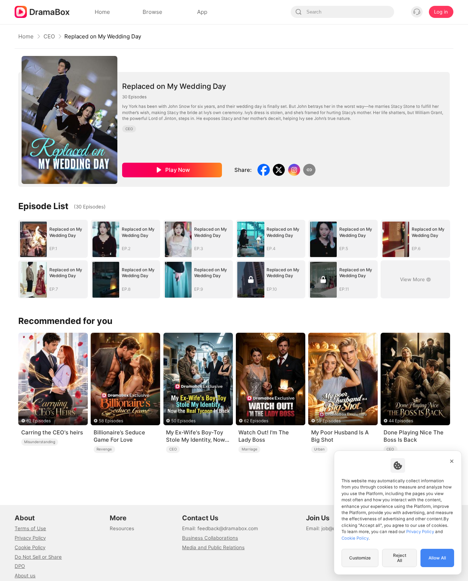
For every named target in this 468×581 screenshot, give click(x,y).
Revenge (104, 449)
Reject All (399, 558)
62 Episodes (38, 420)
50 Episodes (183, 420)
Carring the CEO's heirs (52, 432)
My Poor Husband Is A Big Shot (340, 436)
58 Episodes (111, 420)
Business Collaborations (210, 538)
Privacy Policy (30, 538)
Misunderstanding (39, 441)
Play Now (177, 169)
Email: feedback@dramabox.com (220, 528)
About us (25, 575)
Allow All (437, 558)
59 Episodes (328, 420)
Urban (319, 449)
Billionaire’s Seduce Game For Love (119, 436)
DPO (20, 566)
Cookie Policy (30, 547)
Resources (122, 528)
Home (26, 36)
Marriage (249, 449)
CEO (49, 36)
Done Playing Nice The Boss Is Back (414, 436)
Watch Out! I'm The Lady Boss (263, 436)
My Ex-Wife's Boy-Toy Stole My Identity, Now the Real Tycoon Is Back (197, 436)
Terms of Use (30, 528)
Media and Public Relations (213, 547)
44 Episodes (401, 420)
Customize (360, 558)
